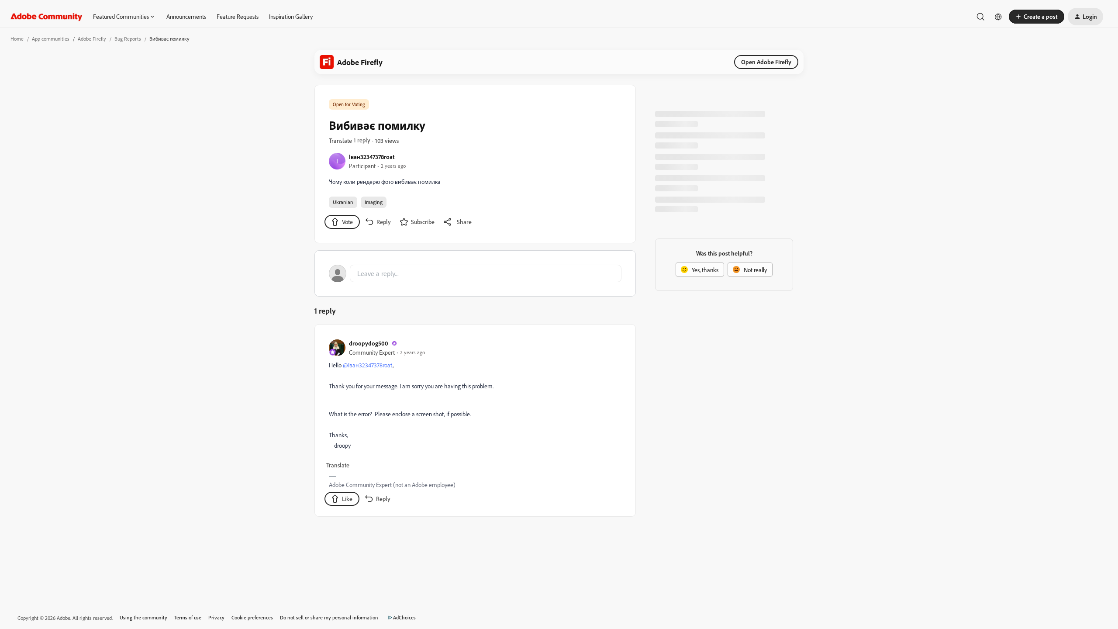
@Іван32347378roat (368, 365)
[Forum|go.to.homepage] (46, 17)
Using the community (143, 617)
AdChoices (404, 617)
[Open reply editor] (475, 273)
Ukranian (343, 202)
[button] (1036, 17)
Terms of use (187, 617)
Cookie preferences (252, 617)
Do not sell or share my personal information (329, 617)
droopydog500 (368, 343)
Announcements (186, 16)
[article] (474, 422)
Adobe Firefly (92, 38)
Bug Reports (127, 38)
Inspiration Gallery (291, 16)
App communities (50, 38)
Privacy (216, 617)
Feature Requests (238, 16)
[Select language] (998, 17)
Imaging (374, 202)
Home (17, 38)
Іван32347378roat (371, 156)
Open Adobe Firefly (766, 62)
